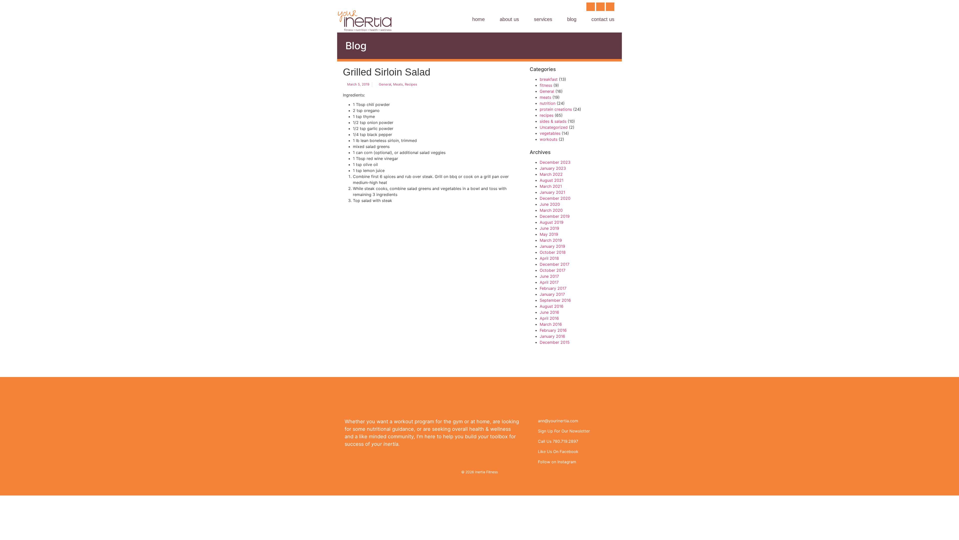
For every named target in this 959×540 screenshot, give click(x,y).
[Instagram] (600, 6)
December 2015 (555, 342)
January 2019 (552, 246)
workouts (548, 139)
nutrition (547, 103)
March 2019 (551, 240)
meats (398, 84)
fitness (546, 85)
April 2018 (549, 258)
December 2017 (554, 264)
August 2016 (551, 306)
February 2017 (553, 288)
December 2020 (555, 198)
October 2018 (553, 252)
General (385, 84)
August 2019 (551, 222)
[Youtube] (610, 6)
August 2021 (551, 180)
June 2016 (549, 312)
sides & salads (553, 121)
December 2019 (555, 216)
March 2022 (551, 174)
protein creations (556, 109)
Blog (571, 19)
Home (478, 19)
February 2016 (553, 330)
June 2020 (550, 204)
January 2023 (553, 168)
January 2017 (552, 294)
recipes (411, 84)
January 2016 (552, 336)
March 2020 (551, 210)
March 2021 (551, 186)
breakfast (549, 79)
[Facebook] (590, 6)
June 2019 (549, 228)
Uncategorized (554, 127)
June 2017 (549, 276)
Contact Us (602, 19)
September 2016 (555, 300)
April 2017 (549, 282)
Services (543, 19)
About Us (509, 19)
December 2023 (555, 162)
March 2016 (551, 324)
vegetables (550, 133)
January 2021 (552, 192)
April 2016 (549, 318)
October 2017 (552, 270)
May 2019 (549, 234)
